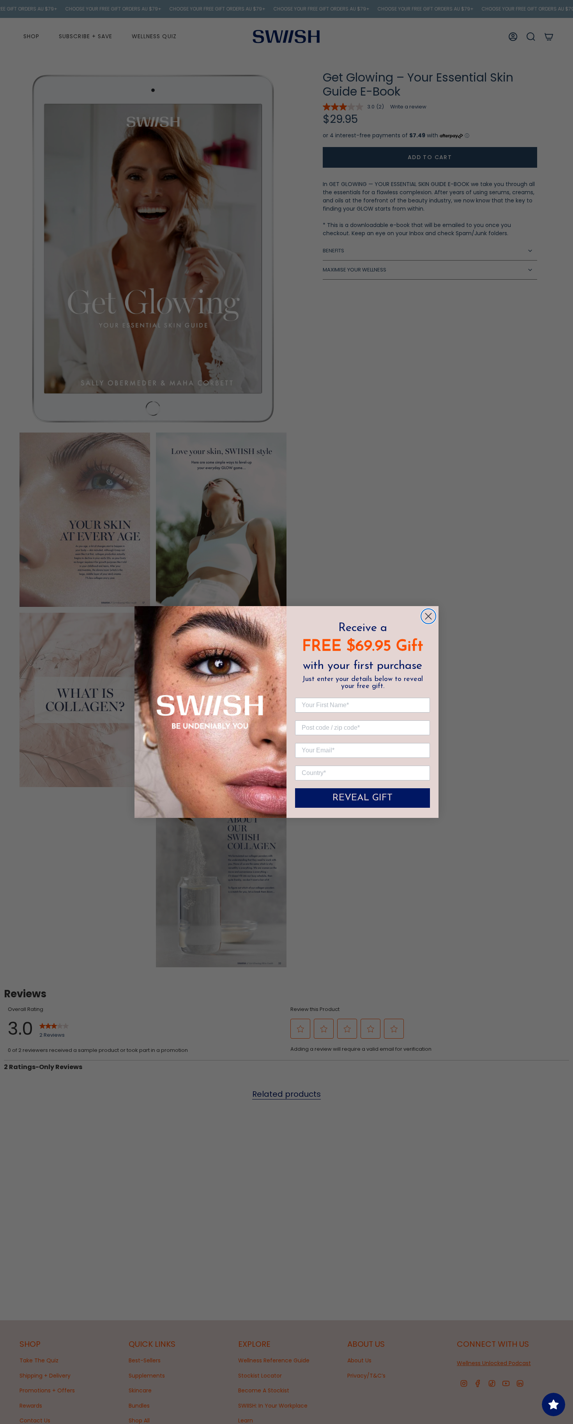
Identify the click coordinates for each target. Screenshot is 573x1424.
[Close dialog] (428, 616)
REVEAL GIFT (362, 798)
